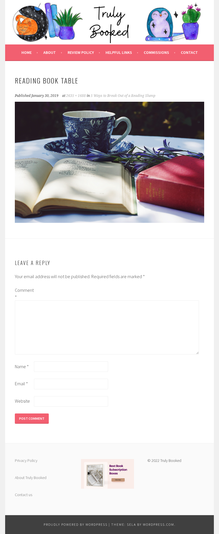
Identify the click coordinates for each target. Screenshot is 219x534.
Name (22, 366)
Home (26, 52)
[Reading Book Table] (109, 221)
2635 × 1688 (76, 96)
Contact (189, 52)
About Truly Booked (30, 477)
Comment (24, 293)
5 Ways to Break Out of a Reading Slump (123, 96)
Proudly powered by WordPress (76, 524)
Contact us (23, 494)
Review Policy (81, 52)
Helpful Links (119, 52)
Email (21, 383)
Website (22, 401)
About (49, 52)
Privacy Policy (26, 460)
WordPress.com (158, 524)
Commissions (156, 52)
